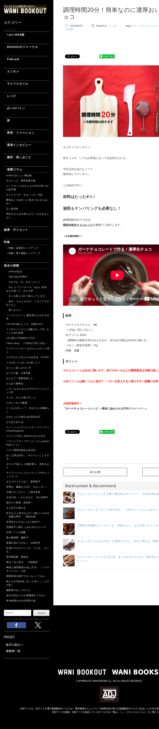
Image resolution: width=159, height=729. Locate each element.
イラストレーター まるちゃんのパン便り (27, 350)
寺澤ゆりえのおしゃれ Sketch (22, 521)
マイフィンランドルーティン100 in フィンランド (27, 474)
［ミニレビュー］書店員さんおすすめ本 (27, 317)
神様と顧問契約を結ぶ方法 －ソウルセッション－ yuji (27, 569)
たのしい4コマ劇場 (16, 402)
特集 (7, 242)
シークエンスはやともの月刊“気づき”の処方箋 (27, 187)
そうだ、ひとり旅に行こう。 (22, 397)
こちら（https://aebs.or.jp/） (133, 712)
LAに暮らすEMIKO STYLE (20, 338)
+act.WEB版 (14, 34)
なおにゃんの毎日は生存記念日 (23, 416)
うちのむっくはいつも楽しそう (23, 362)
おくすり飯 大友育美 (18, 373)
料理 (70, 29)
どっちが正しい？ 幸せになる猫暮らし (27, 409)
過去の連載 (11, 265)
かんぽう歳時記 (14, 383)
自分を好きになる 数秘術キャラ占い (26, 595)
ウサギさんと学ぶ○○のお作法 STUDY (27, 357)
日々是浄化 (12, 208)
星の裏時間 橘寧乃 (17, 537)
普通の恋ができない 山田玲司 (23, 542)
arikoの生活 (14, 271)
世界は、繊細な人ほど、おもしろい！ (27, 486)
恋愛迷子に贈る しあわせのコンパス (26, 527)
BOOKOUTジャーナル (21, 47)
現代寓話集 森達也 (17, 556)
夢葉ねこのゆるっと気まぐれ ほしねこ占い (27, 201)
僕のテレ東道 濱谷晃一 (19, 502)
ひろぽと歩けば (14, 422)
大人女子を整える (16, 507)
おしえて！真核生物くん (19, 378)
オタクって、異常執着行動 (20, 180)
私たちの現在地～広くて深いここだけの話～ (27, 583)
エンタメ (11, 71)
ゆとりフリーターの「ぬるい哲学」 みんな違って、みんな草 (27, 289)
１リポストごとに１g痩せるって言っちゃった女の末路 (27, 331)
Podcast (11, 59)
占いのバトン (14, 108)
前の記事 (95, 472)
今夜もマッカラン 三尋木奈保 (23, 492)
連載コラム (13, 169)
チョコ (146, 25)
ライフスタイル (16, 83)
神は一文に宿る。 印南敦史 (23, 562)
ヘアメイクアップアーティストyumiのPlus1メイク (27, 443)
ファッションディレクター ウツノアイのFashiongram (27, 429)
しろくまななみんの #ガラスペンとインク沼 (27, 390)
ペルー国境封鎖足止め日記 (20, 450)
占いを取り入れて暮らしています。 (27, 296)
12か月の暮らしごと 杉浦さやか (24, 324)
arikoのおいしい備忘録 (19, 175)
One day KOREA (16, 276)
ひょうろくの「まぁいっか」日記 (24, 194)
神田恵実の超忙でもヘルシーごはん (25, 576)
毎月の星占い (14, 645)
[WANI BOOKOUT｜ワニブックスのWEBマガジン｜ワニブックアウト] (25, 12)
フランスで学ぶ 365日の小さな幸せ (26, 436)
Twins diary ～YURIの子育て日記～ (26, 343)
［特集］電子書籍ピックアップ (23, 253)
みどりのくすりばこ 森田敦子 (23, 481)
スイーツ (136, 25)
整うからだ (13, 310)
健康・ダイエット (16, 229)
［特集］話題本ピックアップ (22, 248)
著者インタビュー (17, 145)
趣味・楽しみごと (17, 157)
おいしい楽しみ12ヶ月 (18, 367)
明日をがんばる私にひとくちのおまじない (27, 215)
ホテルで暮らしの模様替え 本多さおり (27, 465)
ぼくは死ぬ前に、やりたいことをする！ (27, 457)
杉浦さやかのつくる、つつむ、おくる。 (27, 549)
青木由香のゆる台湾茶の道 (20, 600)
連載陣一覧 (13, 651)
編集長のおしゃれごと (18, 590)
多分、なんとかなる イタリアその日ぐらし (27, 303)
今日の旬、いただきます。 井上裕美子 (27, 497)
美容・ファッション (19, 132)
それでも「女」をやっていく (23, 282)
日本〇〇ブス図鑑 (16, 532)
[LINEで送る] (107, 56)
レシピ (10, 96)
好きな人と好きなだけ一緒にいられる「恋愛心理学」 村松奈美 (27, 514)
